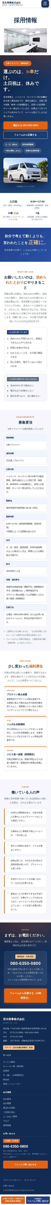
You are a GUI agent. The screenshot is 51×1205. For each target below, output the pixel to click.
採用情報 (7, 1125)
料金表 (6, 1079)
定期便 (6, 1071)
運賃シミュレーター (12, 1084)
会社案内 (7, 1099)
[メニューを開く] (45, 3)
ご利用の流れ (9, 1112)
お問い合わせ (8, 1186)
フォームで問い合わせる (25, 1164)
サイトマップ (29, 1180)
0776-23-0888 (16, 1032)
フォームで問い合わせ (38, 1200)
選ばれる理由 (9, 1108)
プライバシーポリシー (12, 1180)
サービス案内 (9, 1062)
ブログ (6, 1121)
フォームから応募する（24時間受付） (25, 995)
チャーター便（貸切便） (14, 1066)
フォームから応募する (25, 135)
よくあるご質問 (10, 1116)
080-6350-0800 (13, 1200)
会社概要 (7, 1103)
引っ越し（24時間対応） (14, 1075)
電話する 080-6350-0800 (25, 125)
